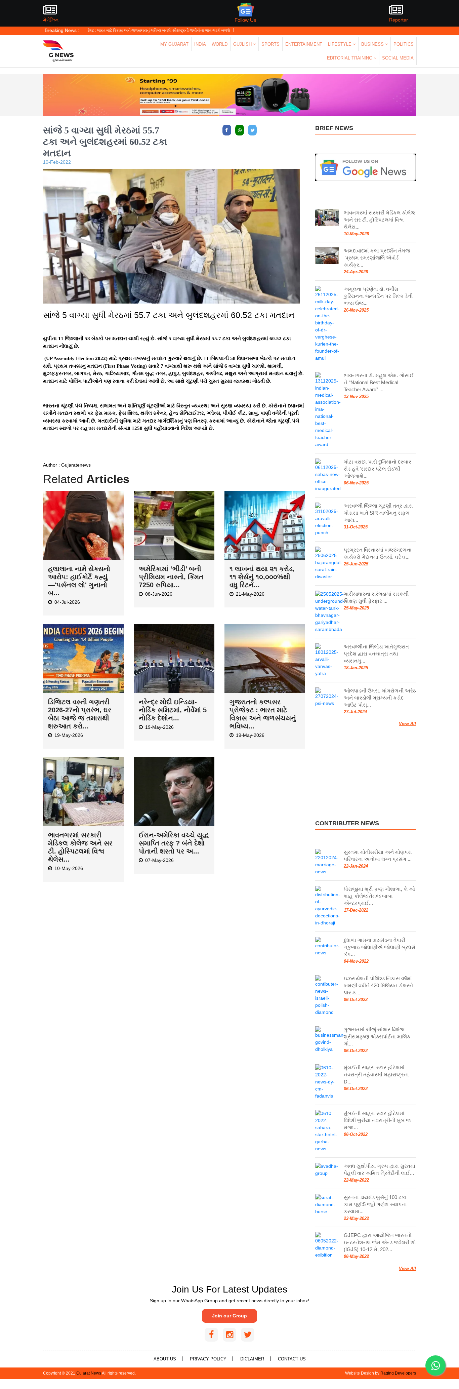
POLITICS (403, 44)
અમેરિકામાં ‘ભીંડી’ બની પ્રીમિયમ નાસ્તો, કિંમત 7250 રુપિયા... (171, 577)
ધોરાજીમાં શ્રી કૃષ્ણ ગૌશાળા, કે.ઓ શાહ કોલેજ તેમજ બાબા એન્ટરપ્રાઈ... (379, 896)
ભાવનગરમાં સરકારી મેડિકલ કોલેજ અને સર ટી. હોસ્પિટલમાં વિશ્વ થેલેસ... (379, 220)
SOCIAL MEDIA (398, 58)
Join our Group (229, 1315)
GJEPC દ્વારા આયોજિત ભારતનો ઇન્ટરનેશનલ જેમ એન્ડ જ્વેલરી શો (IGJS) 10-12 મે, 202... (380, 1242)
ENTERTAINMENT (303, 44)
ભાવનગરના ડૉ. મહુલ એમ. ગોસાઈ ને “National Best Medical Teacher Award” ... (379, 382)
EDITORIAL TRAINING (350, 58)
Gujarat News (88, 1373)
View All (407, 723)
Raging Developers (398, 1373)
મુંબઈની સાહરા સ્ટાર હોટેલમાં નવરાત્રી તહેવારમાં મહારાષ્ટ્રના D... (376, 1074)
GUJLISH (243, 44)
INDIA (200, 44)
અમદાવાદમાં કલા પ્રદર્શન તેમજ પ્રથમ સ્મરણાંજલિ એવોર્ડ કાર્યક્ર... (377, 258)
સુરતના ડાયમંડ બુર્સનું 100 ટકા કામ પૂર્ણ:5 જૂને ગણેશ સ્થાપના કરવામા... (375, 1204)
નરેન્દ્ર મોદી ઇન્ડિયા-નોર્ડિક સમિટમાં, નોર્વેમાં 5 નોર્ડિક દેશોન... (173, 710)
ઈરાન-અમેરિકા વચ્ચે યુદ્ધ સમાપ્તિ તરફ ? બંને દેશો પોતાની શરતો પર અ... (174, 843)
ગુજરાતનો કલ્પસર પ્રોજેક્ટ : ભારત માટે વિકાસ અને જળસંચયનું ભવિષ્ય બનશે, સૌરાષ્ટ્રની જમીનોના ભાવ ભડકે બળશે (102, 30)
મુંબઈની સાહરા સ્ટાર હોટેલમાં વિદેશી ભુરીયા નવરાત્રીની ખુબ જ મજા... (377, 1120)
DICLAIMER (252, 1358)
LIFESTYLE (340, 44)
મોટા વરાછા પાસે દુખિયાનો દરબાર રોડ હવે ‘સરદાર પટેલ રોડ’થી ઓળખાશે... (377, 469)
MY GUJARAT (174, 44)
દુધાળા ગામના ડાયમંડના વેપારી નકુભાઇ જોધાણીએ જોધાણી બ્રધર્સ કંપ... (379, 947)
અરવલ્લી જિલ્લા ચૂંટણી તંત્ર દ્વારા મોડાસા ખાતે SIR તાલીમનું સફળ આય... (378, 513)
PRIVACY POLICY (208, 1358)
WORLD (219, 44)
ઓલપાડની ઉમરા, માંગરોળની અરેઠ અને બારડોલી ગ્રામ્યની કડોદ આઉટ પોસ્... (380, 698)
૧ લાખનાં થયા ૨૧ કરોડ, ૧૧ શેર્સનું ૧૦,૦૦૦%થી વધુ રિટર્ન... (262, 577)
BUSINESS (373, 44)
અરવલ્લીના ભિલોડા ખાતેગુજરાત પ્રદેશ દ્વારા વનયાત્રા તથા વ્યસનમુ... (376, 654)
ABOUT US (165, 1358)
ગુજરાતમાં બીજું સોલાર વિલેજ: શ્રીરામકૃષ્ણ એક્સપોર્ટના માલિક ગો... (377, 1036)
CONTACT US (292, 1358)
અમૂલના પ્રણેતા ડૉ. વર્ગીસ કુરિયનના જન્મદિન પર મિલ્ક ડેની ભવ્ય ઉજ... (378, 296)
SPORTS (270, 44)
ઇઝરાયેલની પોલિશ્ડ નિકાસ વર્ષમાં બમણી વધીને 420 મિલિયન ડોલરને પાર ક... (378, 985)
